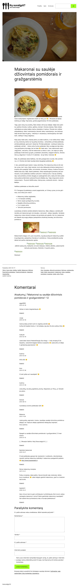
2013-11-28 (22, 416)
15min (4, 270)
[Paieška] (73, 6)
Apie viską (9, 270)
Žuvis (61, 274)
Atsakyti (21, 313)
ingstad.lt (22, 488)
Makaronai (25, 270)
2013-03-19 (22, 336)
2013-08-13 (22, 402)
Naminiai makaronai (25, 450)
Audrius (21, 354)
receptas (49, 274)
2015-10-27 (22, 452)
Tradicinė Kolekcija (21, 272)
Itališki (19, 270)
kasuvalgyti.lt (6, 584)
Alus (42, 270)
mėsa (63, 272)
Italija (45, 272)
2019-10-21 (22, 490)
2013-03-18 (22, 305)
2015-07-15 (22, 437)
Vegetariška (5, 274)
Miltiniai (30, 270)
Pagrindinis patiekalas (8, 272)
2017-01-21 (22, 471)
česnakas (46, 270)
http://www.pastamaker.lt (29, 460)
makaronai (58, 272)
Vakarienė (30, 272)
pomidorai (44, 274)
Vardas (17, 534)
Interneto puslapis (20, 550)
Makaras (22, 414)
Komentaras (18, 516)
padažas (67, 272)
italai (42, 272)
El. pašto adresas (20, 542)
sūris (58, 274)
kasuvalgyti (51, 272)
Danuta (21, 400)
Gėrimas (63, 270)
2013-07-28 (22, 370)
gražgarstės (70, 270)
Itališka (15, 270)
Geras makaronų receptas (27, 469)
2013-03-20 (22, 355)
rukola (54, 274)
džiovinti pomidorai (55, 270)
